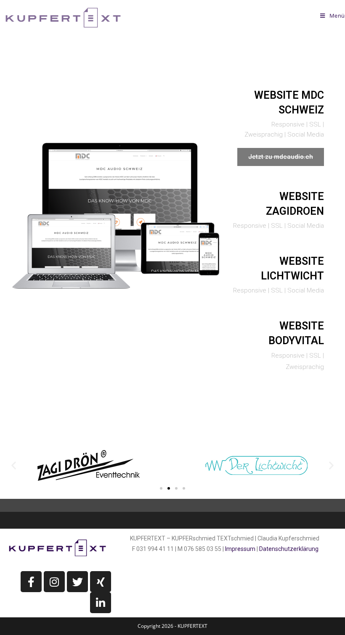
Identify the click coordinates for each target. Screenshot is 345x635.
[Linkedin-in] (100, 602)
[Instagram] (54, 581)
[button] (13, 465)
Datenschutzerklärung (288, 548)
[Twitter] (77, 581)
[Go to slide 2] (168, 488)
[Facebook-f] (31, 581)
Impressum (240, 548)
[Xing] (100, 581)
